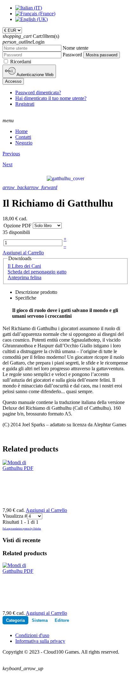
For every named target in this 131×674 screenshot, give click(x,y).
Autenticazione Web (34, 74)
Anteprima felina (24, 277)
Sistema (40, 620)
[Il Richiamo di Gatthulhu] (65, 178)
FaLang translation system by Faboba (22, 528)
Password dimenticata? (38, 92)
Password (72, 54)
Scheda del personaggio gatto (37, 271)
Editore (62, 620)
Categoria (15, 620)
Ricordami (20, 61)
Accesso (13, 81)
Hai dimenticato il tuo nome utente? (50, 98)
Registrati (24, 104)
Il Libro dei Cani (24, 266)
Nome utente (75, 48)
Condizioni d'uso (32, 635)
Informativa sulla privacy (40, 641)
